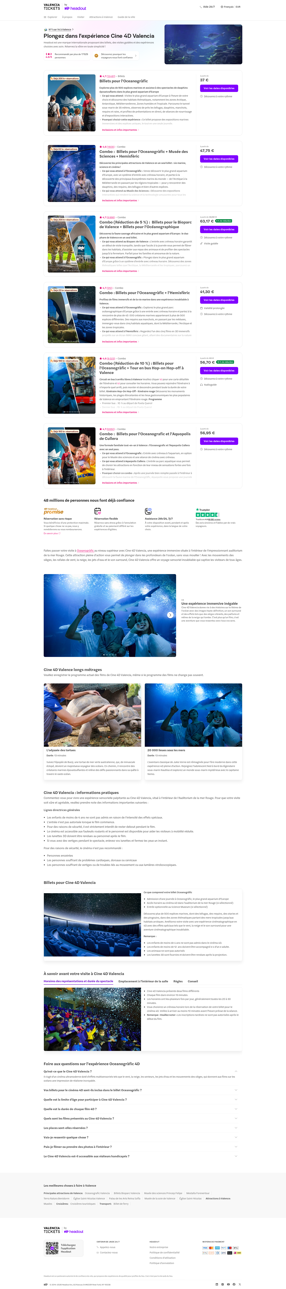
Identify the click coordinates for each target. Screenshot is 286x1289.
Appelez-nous (107, 1247)
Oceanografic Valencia (97, 1193)
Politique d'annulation (162, 1263)
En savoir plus (51, 533)
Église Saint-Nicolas (190, 1198)
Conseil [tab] (193, 981)
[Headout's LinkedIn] (216, 1284)
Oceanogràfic (85, 550)
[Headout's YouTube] (228, 1284)
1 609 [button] (111, 146)
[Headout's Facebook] (234, 1284)
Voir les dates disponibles (219, 88)
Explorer (52, 17)
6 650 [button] (110, 429)
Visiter (80, 17)
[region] (71, 102)
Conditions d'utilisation (163, 1257)
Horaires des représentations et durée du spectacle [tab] (78, 981)
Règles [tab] (178, 981)
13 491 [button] (110, 76)
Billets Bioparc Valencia (127, 1193)
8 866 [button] (110, 217)
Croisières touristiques (82, 1203)
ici (161, 379)
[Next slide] (91, 102)
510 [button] (109, 287)
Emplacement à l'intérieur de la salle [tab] (143, 981)
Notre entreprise (159, 1247)
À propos (67, 17)
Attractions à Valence (101, 17)
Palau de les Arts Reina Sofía (124, 1198)
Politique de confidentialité (165, 1252)
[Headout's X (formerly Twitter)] (239, 1284)
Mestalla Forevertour (198, 1193)
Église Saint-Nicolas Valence (89, 1198)
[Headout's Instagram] (222, 1284)
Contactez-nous (109, 1252)
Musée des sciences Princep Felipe (163, 1193)
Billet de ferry (121, 1203)
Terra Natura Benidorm (56, 1198)
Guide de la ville (126, 17)
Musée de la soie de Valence (159, 1198)
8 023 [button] (111, 358)
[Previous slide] (52, 102)
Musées (48, 1203)
